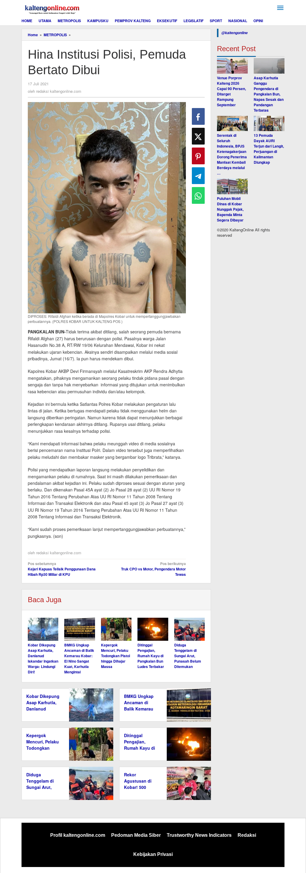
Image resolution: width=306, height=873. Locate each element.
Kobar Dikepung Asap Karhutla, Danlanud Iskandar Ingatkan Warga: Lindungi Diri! (43, 658)
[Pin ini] (198, 156)
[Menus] (280, 8)
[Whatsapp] (198, 195)
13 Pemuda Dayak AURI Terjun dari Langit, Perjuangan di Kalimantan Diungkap (269, 149)
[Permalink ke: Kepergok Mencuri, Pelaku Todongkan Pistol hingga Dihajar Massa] (116, 629)
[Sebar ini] (198, 116)
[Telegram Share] (198, 175)
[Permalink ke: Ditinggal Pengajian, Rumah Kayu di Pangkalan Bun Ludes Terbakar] (152, 629)
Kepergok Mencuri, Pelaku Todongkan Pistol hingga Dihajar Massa (115, 655)
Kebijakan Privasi (153, 854)
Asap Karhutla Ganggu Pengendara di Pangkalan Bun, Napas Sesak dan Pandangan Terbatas (269, 94)
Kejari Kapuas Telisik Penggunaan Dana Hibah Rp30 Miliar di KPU (62, 569)
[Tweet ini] (198, 136)
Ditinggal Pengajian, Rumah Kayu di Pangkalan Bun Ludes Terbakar (150, 655)
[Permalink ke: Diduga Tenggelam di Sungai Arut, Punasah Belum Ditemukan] (189, 629)
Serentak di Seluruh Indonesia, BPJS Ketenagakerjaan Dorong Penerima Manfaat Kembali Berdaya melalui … (232, 154)
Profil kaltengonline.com (77, 835)
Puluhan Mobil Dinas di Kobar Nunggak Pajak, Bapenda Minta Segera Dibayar (230, 209)
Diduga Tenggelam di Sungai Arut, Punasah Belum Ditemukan (187, 655)
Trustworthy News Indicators (199, 835)
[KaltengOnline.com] (53, 8)
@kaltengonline (234, 32)
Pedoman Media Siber (136, 835)
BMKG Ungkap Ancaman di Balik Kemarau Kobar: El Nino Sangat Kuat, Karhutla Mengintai (79, 658)
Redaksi (247, 835)
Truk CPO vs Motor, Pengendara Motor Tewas (153, 569)
